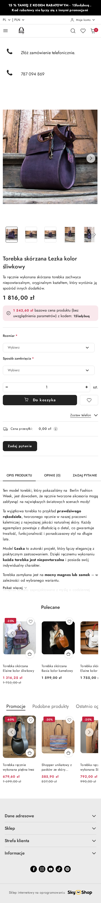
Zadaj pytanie (20, 446)
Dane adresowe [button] (19, 816)
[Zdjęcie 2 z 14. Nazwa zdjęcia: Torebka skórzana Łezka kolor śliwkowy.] (31, 234)
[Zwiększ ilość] (86, 387)
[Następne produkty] (89, 633)
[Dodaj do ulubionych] (89, 400)
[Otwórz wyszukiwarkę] (73, 30)
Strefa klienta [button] (17, 841)
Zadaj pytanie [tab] (85, 475)
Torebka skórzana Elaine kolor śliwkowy (18, 668)
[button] (91, 158)
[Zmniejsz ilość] (6, 387)
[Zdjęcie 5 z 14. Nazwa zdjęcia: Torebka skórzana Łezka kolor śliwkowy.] (89, 234)
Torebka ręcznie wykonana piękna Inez (18, 767)
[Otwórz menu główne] (5, 30)
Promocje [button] (15, 706)
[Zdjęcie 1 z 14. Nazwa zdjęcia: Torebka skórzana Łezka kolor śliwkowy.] (11, 234)
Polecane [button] (50, 607)
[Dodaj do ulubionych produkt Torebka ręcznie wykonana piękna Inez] (30, 720)
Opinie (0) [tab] (52, 475)
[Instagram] (42, 869)
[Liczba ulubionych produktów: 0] (82, 30)
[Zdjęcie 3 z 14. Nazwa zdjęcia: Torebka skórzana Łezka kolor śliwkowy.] (50, 234)
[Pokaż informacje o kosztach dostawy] (55, 428)
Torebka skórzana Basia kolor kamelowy (57, 668)
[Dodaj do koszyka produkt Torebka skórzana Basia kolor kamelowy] (68, 654)
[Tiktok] (59, 869)
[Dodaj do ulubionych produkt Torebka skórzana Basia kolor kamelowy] (69, 621)
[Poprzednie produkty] (12, 633)
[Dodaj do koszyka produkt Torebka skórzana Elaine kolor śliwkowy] (30, 654)
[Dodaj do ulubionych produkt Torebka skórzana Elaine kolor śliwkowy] (30, 621)
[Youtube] (50, 869)
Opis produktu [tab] (19, 475)
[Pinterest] (67, 869)
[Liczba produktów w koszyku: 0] (92, 30)
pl (4, 19)
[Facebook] (33, 869)
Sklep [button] (10, 828)
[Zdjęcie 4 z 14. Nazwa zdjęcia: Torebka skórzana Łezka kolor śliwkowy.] (70, 234)
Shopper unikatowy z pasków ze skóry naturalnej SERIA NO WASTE (57, 767)
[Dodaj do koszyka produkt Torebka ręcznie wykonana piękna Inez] (30, 752)
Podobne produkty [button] (50, 706)
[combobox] (49, 347)
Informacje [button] (15, 853)
